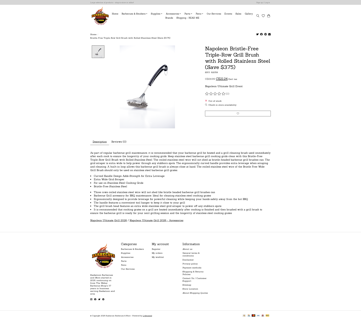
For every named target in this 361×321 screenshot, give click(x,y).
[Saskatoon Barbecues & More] (100, 16)
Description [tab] (100, 141)
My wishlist (158, 257)
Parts (123, 261)
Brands (169, 18)
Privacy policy (190, 263)
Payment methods (191, 267)
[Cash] (244, 315)
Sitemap (186, 284)
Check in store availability (222, 105)
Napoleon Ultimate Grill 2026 (108, 220)
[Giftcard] (263, 315)
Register (156, 249)
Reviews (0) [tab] (118, 141)
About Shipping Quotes (195, 293)
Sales (238, 13)
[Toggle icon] (258, 15)
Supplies (125, 253)
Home (115, 13)
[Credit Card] (249, 315)
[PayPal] (267, 315)
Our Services (214, 13)
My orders (157, 253)
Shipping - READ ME (187, 18)
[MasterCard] (253, 315)
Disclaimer (188, 259)
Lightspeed (147, 316)
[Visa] (258, 315)
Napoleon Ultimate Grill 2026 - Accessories (156, 220)
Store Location (190, 288)
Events (228, 13)
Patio (123, 265)
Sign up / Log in (263, 2)
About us (187, 249)
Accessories (127, 257)
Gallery (249, 13)
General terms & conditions (191, 254)
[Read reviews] (215, 94)
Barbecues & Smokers (132, 249)
